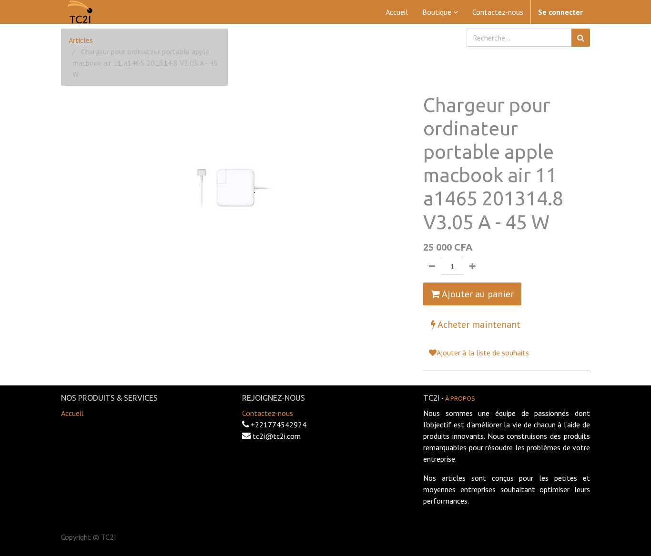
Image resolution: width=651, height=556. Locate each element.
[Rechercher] (580, 38)
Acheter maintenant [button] (478, 324)
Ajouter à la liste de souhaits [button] (483, 352)
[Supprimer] (432, 266)
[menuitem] (396, 12)
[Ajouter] (472, 266)
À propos (460, 398)
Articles (81, 40)
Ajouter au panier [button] (477, 294)
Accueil (72, 413)
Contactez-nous (267, 413)
